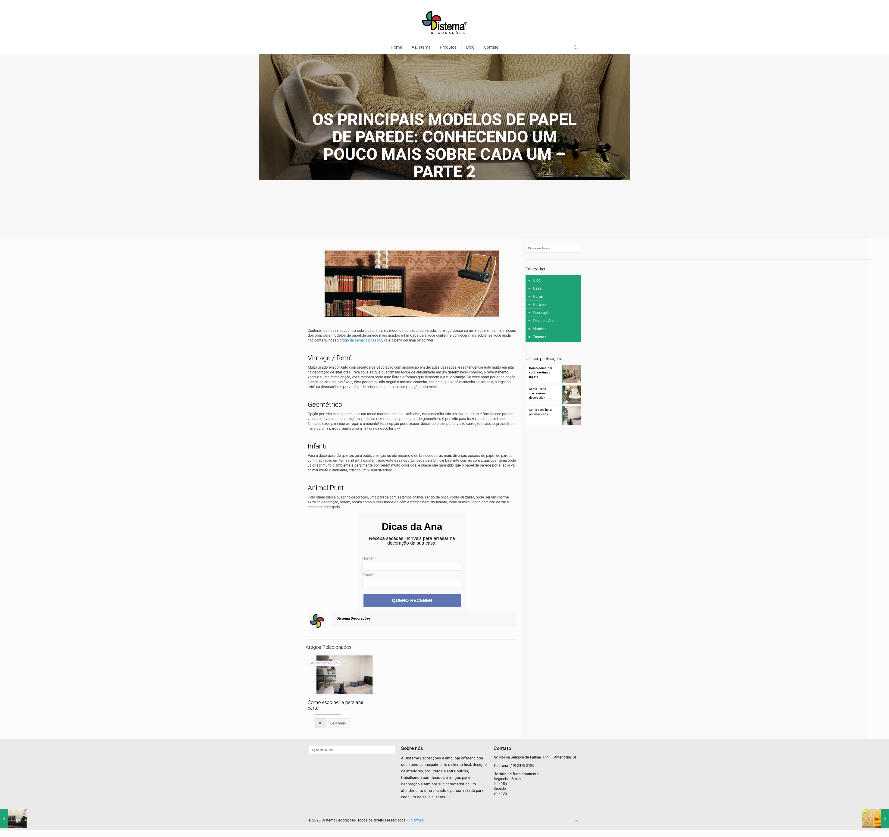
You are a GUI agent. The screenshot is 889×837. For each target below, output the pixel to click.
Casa (537, 288)
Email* (367, 575)
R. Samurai (415, 820)
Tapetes (539, 337)
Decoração (542, 312)
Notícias (540, 329)
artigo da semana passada (361, 340)
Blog (537, 280)
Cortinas (540, 304)
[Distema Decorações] (444, 23)
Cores (538, 296)
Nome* (368, 558)
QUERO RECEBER (412, 600)
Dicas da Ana (543, 321)
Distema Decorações (354, 618)
